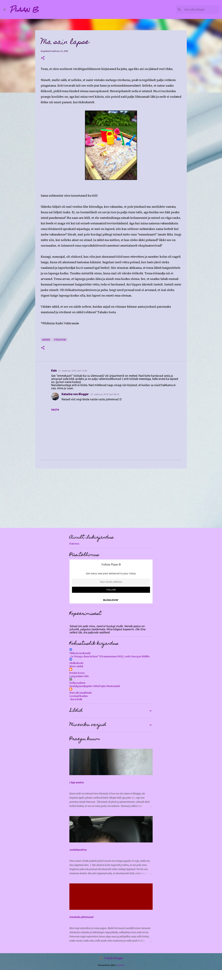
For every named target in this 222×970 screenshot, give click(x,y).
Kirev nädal (76, 666)
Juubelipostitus (78, 849)
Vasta (55, 409)
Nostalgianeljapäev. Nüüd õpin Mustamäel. (94, 686)
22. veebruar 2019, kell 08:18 (104, 394)
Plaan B (24, 9)
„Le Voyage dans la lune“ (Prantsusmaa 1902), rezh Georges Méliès (109, 656)
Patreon (74, 543)
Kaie (54, 370)
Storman (121, 965)
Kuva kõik (76, 699)
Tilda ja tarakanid (79, 653)
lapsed (46, 340)
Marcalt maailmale (80, 692)
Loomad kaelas (78, 696)
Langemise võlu (79, 676)
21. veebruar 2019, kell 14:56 (72, 370)
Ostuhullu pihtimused (81, 917)
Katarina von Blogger (75, 394)
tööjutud (60, 340)
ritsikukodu (76, 663)
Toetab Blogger (113, 958)
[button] (43, 58)
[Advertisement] (111, 498)
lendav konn (77, 672)
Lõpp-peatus (76, 782)
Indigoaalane (77, 682)
